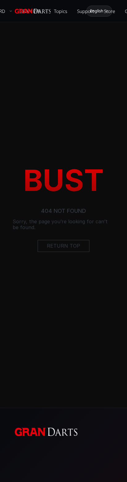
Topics (60, 11)
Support (85, 11)
